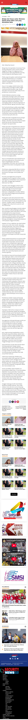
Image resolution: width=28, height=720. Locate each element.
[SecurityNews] (14, 3)
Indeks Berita (16, 664)
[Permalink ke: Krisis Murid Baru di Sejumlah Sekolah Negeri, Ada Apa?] (20, 443)
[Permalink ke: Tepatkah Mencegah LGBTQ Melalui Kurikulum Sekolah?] (20, 419)
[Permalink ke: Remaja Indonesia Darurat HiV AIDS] (20, 431)
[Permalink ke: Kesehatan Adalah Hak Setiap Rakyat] (8, 419)
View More (14, 494)
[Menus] (2, 2)
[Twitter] (13, 402)
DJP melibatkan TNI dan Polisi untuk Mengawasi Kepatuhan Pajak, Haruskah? (7, 436)
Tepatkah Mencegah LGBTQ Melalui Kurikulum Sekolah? (20, 425)
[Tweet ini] (20, 25)
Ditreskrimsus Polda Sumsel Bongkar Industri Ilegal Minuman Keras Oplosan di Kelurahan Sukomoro (13, 649)
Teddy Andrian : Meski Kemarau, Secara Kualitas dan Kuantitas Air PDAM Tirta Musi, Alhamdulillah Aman (17, 611)
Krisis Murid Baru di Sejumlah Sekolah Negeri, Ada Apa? (20, 448)
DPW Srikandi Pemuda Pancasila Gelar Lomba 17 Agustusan (14, 606)
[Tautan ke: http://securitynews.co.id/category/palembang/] (25, 587)
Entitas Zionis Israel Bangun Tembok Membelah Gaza (6, 448)
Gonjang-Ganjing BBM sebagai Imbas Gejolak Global (20, 407)
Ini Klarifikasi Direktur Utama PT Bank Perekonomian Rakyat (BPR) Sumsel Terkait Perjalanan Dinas (17, 618)
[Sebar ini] (17, 25)
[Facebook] (10, 402)
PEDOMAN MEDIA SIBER (17, 663)
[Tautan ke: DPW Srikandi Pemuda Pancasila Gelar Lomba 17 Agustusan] (14, 596)
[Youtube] (18, 402)
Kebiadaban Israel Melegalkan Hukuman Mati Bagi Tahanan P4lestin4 (7, 408)
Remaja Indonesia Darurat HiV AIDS (20, 436)
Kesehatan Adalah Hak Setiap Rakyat (6, 425)
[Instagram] (15, 402)
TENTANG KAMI (9, 664)
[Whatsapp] (25, 25)
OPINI (3, 25)
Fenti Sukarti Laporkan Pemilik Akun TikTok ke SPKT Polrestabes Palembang (14, 645)
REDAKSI (3, 664)
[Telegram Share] (22, 25)
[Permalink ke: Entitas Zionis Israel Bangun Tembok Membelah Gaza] (8, 443)
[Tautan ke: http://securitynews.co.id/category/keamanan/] (25, 626)
